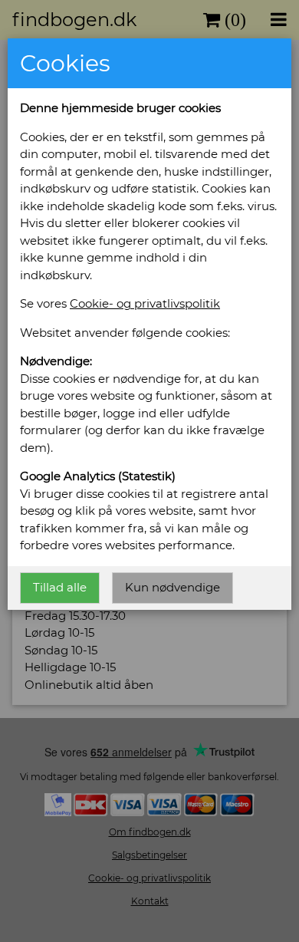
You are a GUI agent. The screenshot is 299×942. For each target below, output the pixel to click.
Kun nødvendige (172, 587)
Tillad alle (60, 587)
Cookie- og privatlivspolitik (145, 303)
